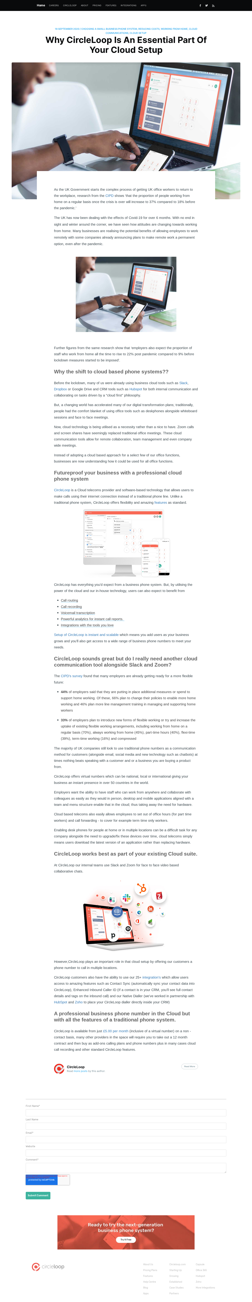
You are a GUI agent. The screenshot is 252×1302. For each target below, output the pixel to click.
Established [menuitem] (175, 1281)
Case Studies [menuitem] (176, 1287)
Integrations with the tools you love (87, 625)
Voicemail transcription (78, 613)
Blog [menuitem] (145, 1287)
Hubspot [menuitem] (200, 1276)
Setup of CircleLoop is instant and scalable (86, 635)
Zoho (79, 1002)
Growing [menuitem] (173, 1276)
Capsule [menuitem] (200, 1264)
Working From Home (174, 28)
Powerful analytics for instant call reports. (92, 619)
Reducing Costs (149, 28)
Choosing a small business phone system (109, 28)
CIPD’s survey (71, 676)
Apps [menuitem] (144, 5)
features (160, 502)
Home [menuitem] (41, 5)
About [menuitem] (84, 5)
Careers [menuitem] (54, 5)
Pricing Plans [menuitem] (150, 1270)
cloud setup (138, 32)
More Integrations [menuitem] (205, 1287)
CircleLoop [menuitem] (70, 5)
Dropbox (60, 389)
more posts (80, 1071)
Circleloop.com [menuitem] (177, 1264)
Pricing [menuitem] (97, 5)
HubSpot (60, 1002)
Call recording (71, 607)
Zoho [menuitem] (198, 1281)
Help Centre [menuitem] (149, 1281)
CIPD (109, 196)
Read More (189, 1066)
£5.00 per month (115, 1031)
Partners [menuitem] (174, 1293)
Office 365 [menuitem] (201, 1270)
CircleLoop (62, 490)
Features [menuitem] (111, 5)
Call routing (69, 600)
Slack (183, 383)
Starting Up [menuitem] (175, 1270)
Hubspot (135, 389)
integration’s (151, 977)
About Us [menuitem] (148, 1264)
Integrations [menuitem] (129, 5)
